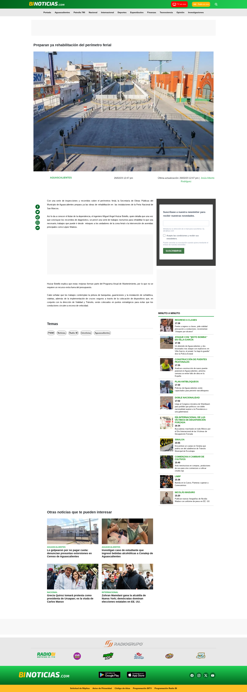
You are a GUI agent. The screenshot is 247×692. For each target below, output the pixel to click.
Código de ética (122, 688)
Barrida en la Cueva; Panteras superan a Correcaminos (191, 484)
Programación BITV (142, 688)
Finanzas (151, 12)
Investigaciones (196, 12)
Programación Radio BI (166, 688)
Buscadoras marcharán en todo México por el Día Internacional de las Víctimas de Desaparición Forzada (192, 431)
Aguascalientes (62, 12)
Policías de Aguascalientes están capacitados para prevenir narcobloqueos (192, 389)
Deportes (122, 12)
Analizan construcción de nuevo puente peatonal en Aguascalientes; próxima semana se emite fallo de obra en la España (191, 372)
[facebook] (37, 206)
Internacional (107, 12)
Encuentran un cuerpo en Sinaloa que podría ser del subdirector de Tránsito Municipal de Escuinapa (190, 448)
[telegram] (37, 217)
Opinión (180, 12)
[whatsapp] (37, 222)
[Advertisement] (123, 27)
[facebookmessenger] (37, 228)
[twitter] (37, 212)
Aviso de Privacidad (102, 688)
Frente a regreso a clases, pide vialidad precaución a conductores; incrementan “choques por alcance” (191, 329)
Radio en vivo (203, 4)
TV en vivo (181, 4)
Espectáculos (137, 12)
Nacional (93, 12)
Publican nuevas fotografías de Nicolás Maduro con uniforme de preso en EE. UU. (192, 500)
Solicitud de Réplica (80, 688)
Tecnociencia (166, 12)
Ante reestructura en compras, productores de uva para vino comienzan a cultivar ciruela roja (192, 468)
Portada (47, 12)
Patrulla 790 (79, 12)
